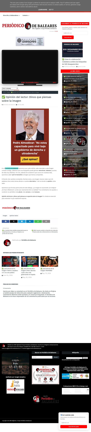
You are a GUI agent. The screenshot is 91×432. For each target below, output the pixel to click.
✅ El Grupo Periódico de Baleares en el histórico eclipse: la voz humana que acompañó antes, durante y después (74, 88)
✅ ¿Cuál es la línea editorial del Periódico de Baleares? (73, 150)
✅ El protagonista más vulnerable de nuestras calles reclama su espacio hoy (74, 161)
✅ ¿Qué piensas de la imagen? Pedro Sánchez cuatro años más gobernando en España (28, 271)
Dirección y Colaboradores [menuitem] (10, 15)
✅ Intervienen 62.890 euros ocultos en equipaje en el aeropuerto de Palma (75, 119)
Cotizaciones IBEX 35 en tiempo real (75, 386)
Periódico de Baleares (9, 104)
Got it (51, 9)
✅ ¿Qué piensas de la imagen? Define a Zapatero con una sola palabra (10, 270)
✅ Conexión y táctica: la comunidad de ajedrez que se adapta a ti (75, 109)
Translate (16, 90)
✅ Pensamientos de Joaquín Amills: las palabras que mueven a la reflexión (75, 130)
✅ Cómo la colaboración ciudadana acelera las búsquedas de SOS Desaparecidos (74, 61)
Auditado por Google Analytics (16, 377)
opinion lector (14, 215)
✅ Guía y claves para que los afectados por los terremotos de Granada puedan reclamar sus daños (75, 98)
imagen (8, 92)
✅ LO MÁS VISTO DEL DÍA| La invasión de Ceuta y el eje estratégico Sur (75, 78)
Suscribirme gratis (74, 426)
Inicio (4, 92)
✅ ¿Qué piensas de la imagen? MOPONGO (47, 269)
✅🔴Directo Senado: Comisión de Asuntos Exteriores (74, 171)
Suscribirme (68, 37)
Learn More (42, 9)
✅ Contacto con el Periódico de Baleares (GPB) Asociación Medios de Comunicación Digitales (75, 140)
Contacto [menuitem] (25, 15)
